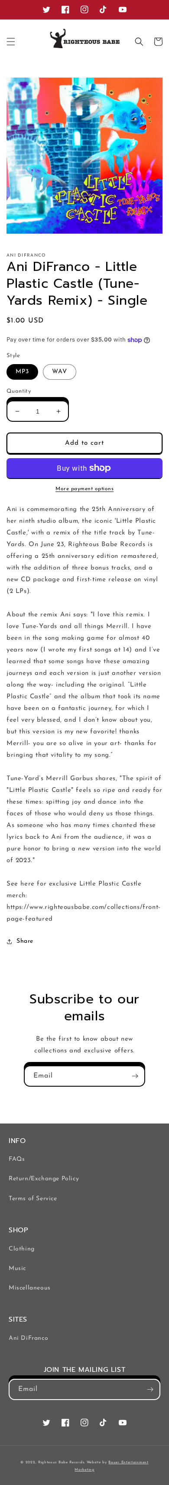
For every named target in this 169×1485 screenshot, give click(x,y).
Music (17, 1268)
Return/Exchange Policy (44, 1179)
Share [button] (24, 941)
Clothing (22, 1249)
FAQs (17, 1159)
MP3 (22, 371)
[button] (10, 41)
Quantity (18, 391)
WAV (59, 371)
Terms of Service (33, 1198)
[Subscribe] (134, 1076)
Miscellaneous (30, 1288)
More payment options (84, 489)
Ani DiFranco (28, 1338)
